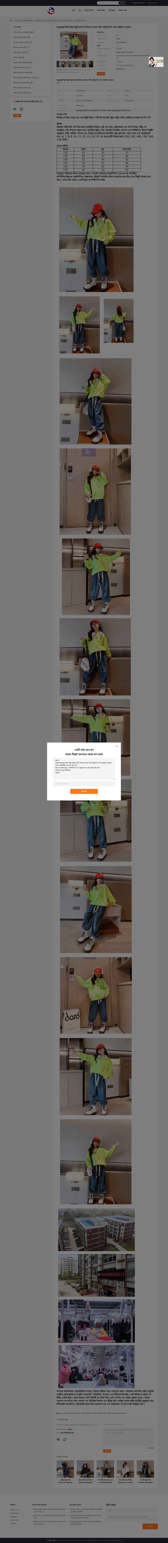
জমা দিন (84, 791)
